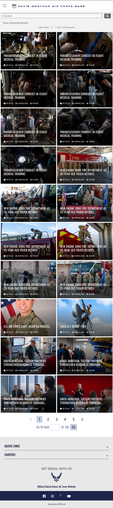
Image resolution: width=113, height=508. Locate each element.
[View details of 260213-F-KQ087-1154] (85, 317)
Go (73, 427)
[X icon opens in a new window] (60, 495)
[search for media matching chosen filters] (107, 16)
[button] (5, 6)
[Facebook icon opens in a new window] (44, 496)
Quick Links (12, 446)
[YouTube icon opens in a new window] (69, 496)
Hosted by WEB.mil (56, 504)
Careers (9, 454)
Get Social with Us (56, 469)
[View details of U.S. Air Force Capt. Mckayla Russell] (28, 317)
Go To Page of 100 (52, 427)
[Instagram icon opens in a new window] (52, 496)
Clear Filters (43, 27)
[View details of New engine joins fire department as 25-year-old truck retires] (85, 165)
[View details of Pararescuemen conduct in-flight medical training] (28, 50)
